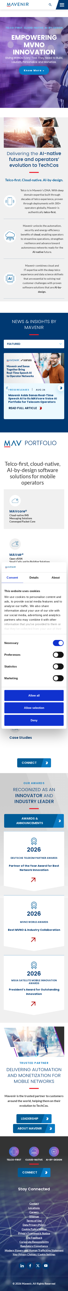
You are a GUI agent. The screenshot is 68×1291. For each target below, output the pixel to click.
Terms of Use (34, 1220)
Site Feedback (34, 1237)
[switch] (58, 655)
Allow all (34, 695)
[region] (34, 62)
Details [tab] (34, 577)
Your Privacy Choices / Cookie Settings (34, 1254)
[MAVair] (34, 552)
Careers (34, 1212)
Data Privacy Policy (34, 1224)
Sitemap (34, 1216)
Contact (34, 1203)
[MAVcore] (34, 509)
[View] (34, 386)
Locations (34, 1207)
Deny (34, 720)
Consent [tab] (12, 577)
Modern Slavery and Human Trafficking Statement (34, 1250)
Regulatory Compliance (34, 1246)
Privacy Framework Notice (34, 1233)
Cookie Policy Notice (34, 1229)
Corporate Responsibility (34, 1241)
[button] (50, 5)
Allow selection (34, 707)
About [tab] (56, 577)
